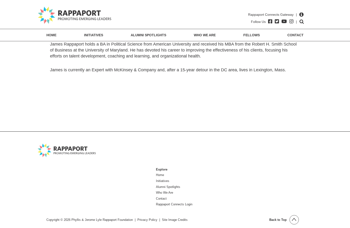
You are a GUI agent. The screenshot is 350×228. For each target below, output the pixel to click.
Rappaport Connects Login (174, 204)
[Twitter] (277, 21)
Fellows (251, 35)
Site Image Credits (175, 220)
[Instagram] (291, 21)
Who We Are (205, 35)
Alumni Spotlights (148, 35)
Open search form (301, 22)
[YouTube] (284, 21)
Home (51, 35)
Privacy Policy (147, 220)
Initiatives (93, 35)
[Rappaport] (74, 15)
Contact (295, 35)
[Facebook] (270, 21)
